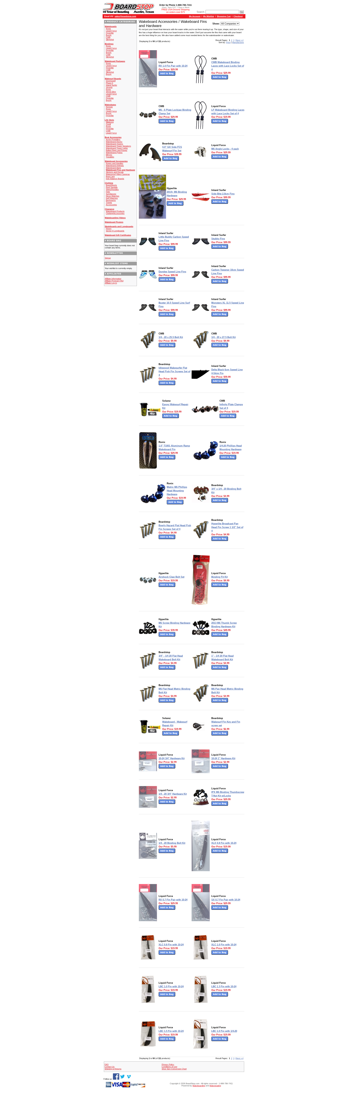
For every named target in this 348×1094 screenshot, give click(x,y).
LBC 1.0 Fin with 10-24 (171, 986)
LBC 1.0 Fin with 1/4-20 (224, 1031)
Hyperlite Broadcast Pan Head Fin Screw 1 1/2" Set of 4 (227, 527)
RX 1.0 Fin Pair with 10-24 (173, 65)
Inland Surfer (111, 85)
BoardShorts (111, 185)
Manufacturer (238, 42)
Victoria (109, 87)
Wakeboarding (198, 1086)
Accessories (111, 205)
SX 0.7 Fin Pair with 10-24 (225, 899)
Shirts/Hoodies (112, 189)
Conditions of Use (169, 1067)
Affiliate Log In (111, 283)
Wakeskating (215, 1086)
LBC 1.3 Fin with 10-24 (223, 986)
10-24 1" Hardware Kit (223, 758)
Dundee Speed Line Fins (172, 271)
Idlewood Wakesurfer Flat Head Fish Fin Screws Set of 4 (174, 371)
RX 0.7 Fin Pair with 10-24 (173, 899)
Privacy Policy (168, 1064)
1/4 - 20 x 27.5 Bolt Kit (223, 337)
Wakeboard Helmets (115, 165)
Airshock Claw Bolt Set (171, 577)
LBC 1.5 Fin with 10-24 (171, 1031)
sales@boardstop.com (125, 16)
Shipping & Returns (113, 1069)
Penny (108, 229)
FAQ (107, 1064)
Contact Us (110, 1067)
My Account (194, 16)
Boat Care (110, 176)
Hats (108, 192)
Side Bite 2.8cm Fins (223, 193)
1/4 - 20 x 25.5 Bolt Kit (171, 337)
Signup (108, 258)
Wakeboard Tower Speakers (118, 146)
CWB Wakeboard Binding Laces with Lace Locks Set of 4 (227, 66)
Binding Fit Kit (219, 577)
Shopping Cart (224, 16)
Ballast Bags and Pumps (116, 150)
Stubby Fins (218, 238)
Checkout (238, 16)
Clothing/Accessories (115, 213)
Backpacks (111, 200)
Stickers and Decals (115, 172)
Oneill (108, 124)
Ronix (108, 29)
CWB (108, 37)
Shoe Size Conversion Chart (174, 1069)
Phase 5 (109, 83)
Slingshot (110, 39)
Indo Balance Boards (115, 179)
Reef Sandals (112, 187)
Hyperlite (110, 33)
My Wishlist (208, 16)
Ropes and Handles (114, 163)
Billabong (110, 122)
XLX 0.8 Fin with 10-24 (223, 843)
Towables (110, 157)
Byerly (108, 35)
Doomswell (110, 81)
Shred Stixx (111, 92)
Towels (109, 202)
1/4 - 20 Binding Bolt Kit (172, 843)
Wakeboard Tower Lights (117, 148)
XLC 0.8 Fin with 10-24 (171, 944)
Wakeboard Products (115, 211)
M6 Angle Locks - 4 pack (225, 148)
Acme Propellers (113, 139)
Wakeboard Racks (114, 142)
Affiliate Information (113, 279)
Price (228, 42)
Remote (109, 107)
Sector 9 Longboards (115, 231)
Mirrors (109, 155)
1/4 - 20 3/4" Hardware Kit (173, 794)
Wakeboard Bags (113, 168)
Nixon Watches (112, 196)
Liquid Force (111, 31)
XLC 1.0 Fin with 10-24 (223, 944)
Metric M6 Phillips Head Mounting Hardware (177, 491)
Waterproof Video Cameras (118, 174)
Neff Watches (112, 198)
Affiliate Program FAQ (114, 281)
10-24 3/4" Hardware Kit (172, 758)
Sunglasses (111, 194)
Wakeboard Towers (114, 144)
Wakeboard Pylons (114, 152)
